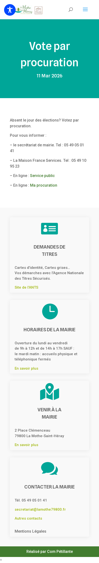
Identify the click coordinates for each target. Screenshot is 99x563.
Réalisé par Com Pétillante (49, 551)
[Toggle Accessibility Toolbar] (10, 10)
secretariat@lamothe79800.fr (40, 509)
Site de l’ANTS (26, 287)
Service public (42, 175)
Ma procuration (43, 185)
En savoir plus (26, 368)
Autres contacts (28, 518)
